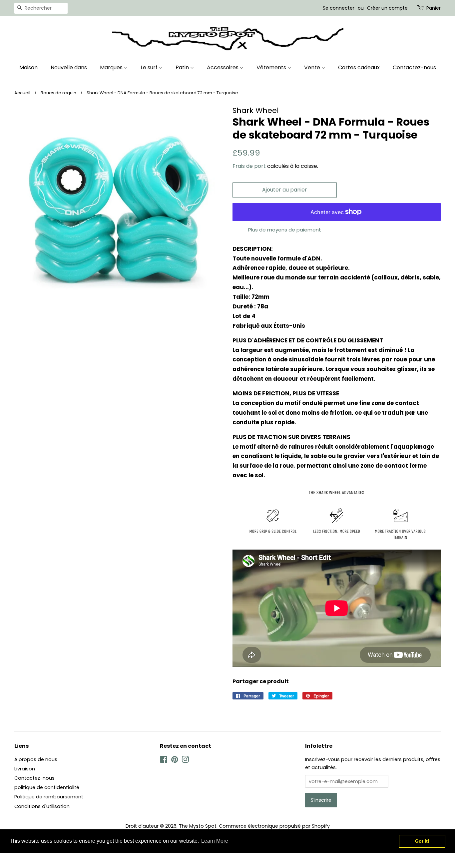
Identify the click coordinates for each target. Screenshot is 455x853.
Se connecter (338, 8)
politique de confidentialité (46, 787)
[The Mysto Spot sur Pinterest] (174, 760)
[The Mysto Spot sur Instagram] (185, 760)
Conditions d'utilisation (42, 806)
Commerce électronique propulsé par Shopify (274, 826)
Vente (312, 67)
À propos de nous (35, 759)
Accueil (22, 93)
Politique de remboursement (48, 796)
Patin (183, 67)
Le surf (150, 67)
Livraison (24, 768)
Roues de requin (58, 93)
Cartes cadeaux (359, 67)
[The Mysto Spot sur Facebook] (164, 760)
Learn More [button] (214, 841)
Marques (112, 67)
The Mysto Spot (198, 826)
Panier (433, 8)
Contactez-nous (414, 67)
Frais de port (249, 166)
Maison (28, 67)
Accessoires (223, 67)
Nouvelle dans (69, 67)
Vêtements (271, 67)
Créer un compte (387, 8)
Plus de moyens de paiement (284, 229)
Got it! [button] (422, 841)
